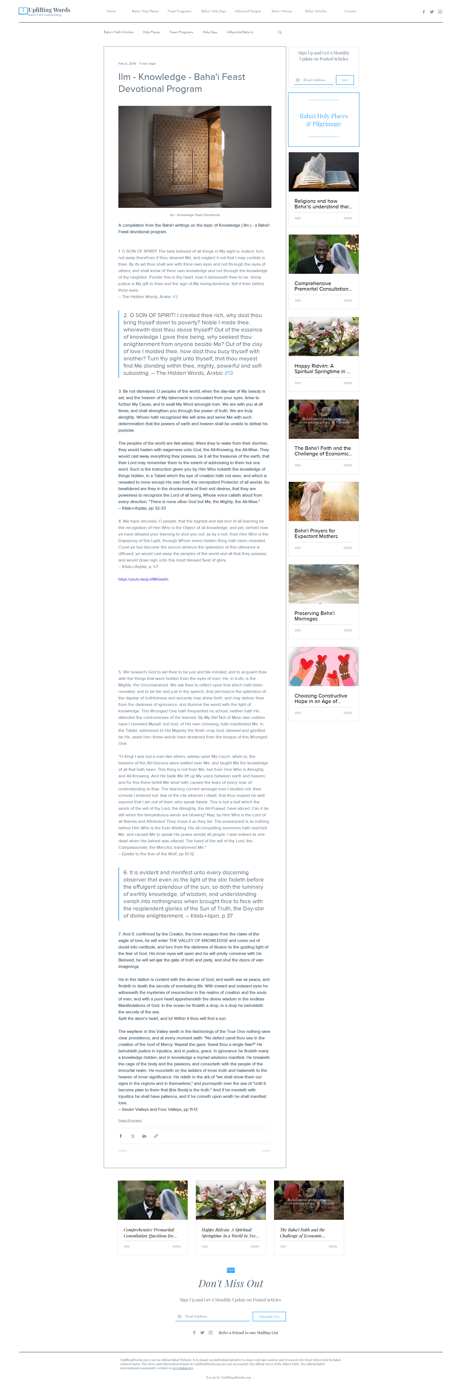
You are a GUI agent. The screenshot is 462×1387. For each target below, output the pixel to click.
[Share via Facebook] (120, 1136)
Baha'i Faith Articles (119, 32)
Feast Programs (181, 32)
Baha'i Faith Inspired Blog (44, 15)
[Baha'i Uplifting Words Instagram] (440, 11)
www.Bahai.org (182, 1368)
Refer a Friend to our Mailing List (248, 1332)
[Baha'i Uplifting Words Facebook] (423, 11)
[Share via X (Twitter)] (132, 1136)
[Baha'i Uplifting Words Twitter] (432, 11)
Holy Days (210, 32)
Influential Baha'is (240, 32)
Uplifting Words (49, 9)
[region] (324, 119)
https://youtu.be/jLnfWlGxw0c (143, 579)
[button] (280, 32)
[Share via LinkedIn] (144, 1136)
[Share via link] (156, 1136)
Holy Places (151, 32)
